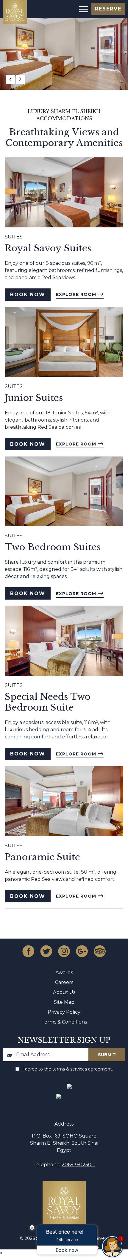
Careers (64, 982)
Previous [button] (10, 79)
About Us (64, 992)
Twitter (46, 951)
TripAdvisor (100, 951)
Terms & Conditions (64, 1022)
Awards (64, 972)
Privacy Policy (64, 1012)
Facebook (28, 951)
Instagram (64, 951)
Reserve (108, 9)
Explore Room (77, 294)
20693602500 (78, 1164)
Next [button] (20, 79)
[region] (83, 8)
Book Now (27, 294)
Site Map (64, 1002)
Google (82, 951)
